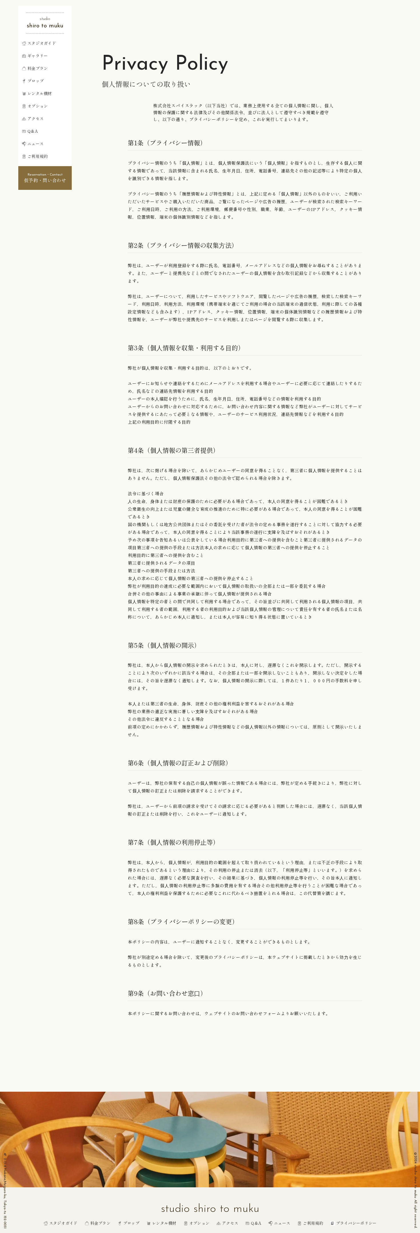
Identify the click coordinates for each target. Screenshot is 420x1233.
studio (45, 19)
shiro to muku (45, 26)
